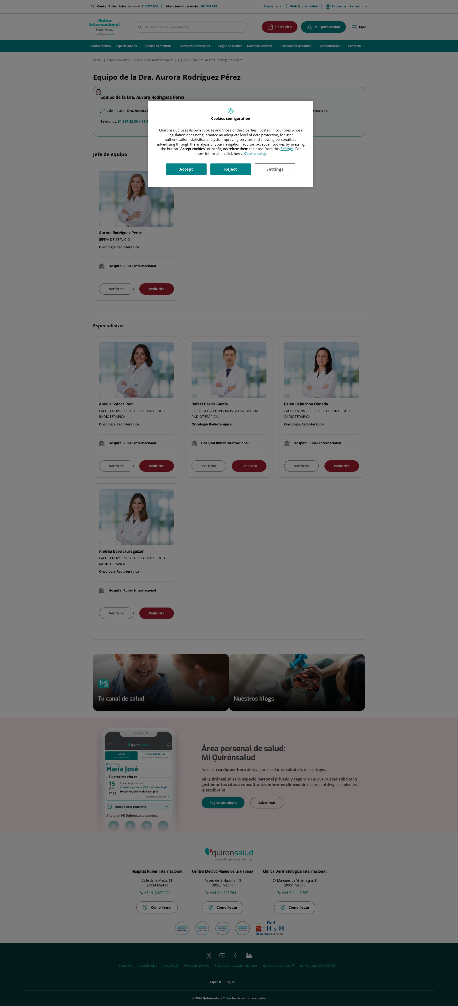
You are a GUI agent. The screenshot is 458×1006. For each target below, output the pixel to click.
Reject (230, 169)
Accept (186, 169)
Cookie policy (255, 153)
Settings (274, 169)
